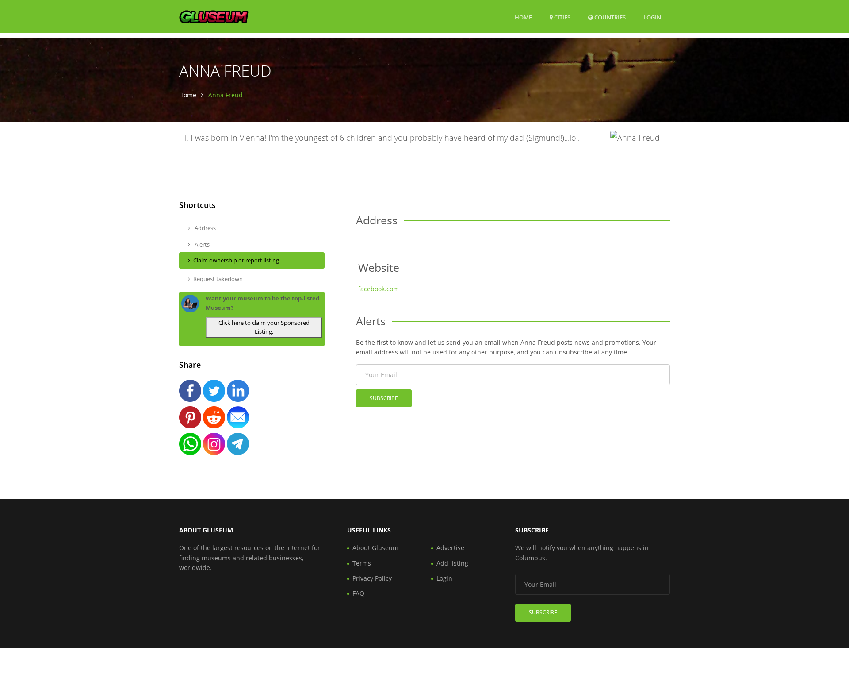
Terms (361, 563)
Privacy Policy (372, 578)
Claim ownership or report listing (236, 260)
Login (652, 17)
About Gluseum (375, 547)
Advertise (450, 547)
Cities (561, 17)
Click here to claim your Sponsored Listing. (264, 327)
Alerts (201, 244)
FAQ (358, 593)
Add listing (452, 563)
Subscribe (384, 398)
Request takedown (218, 279)
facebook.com (378, 289)
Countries (609, 17)
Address (204, 228)
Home (523, 17)
